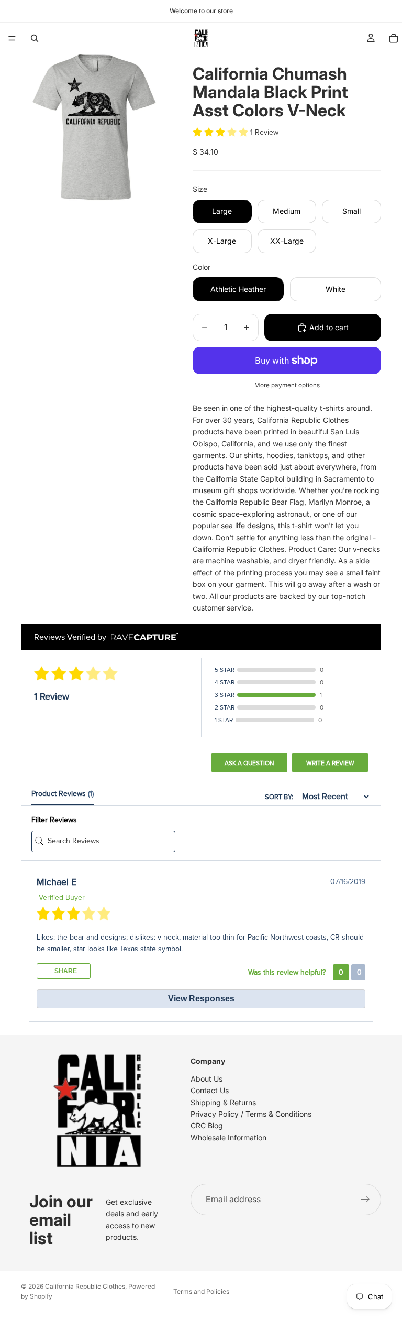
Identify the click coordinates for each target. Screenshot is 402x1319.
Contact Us (210, 1090)
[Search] (34, 38)
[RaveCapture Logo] (141, 637)
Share (65, 971)
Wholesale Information (228, 1137)
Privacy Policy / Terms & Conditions (251, 1113)
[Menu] (12, 38)
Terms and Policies (201, 1291)
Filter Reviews (54, 819)
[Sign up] (365, 1200)
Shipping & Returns (223, 1102)
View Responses (201, 998)
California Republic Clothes (85, 1286)
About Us (206, 1078)
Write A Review (330, 763)
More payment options (287, 385)
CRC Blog (207, 1125)
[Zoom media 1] (94, 127)
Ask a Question (249, 763)
